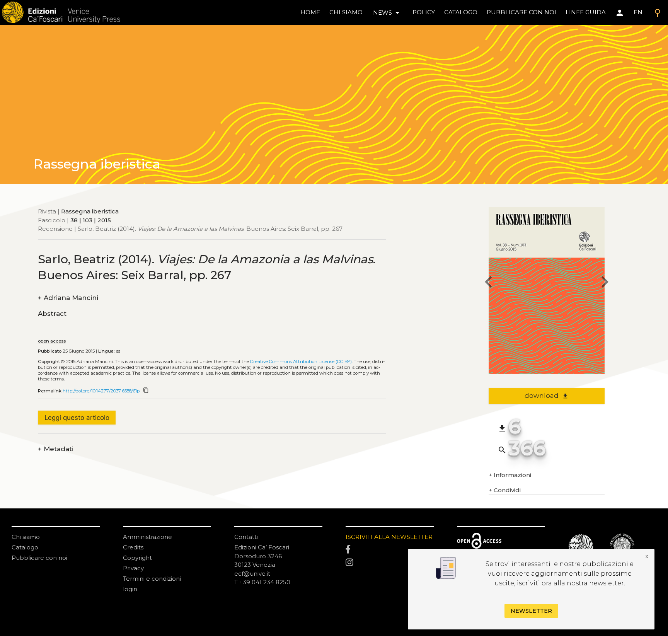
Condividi (505, 490)
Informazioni (510, 475)
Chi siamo (26, 537)
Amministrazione (147, 537)
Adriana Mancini (68, 298)
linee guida (586, 12)
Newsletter (531, 611)
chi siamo (346, 12)
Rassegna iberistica (90, 211)
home (310, 12)
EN (638, 12)
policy (423, 12)
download (546, 395)
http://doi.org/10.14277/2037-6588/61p (101, 391)
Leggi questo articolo (76, 417)
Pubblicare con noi (39, 557)
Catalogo (25, 547)
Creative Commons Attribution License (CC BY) (301, 361)
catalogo (460, 12)
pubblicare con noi (521, 12)
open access (52, 341)
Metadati (55, 449)
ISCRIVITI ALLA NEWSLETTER (389, 537)
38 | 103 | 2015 (90, 220)
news (387, 12)
